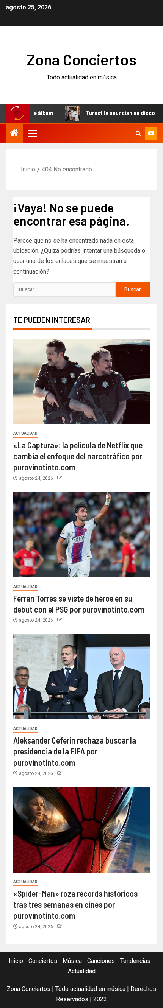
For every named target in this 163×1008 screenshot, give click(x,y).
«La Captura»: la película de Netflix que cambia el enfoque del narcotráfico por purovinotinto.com (78, 456)
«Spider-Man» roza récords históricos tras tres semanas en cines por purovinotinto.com (75, 904)
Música (72, 960)
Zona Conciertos (81, 59)
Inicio (16, 960)
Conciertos (42, 960)
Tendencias (135, 960)
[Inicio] (14, 133)
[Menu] (32, 133)
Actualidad (25, 433)
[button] (32, 133)
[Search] (138, 133)
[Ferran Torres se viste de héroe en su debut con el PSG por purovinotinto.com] (81, 534)
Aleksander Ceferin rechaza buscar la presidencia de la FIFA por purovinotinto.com (74, 751)
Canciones (101, 960)
